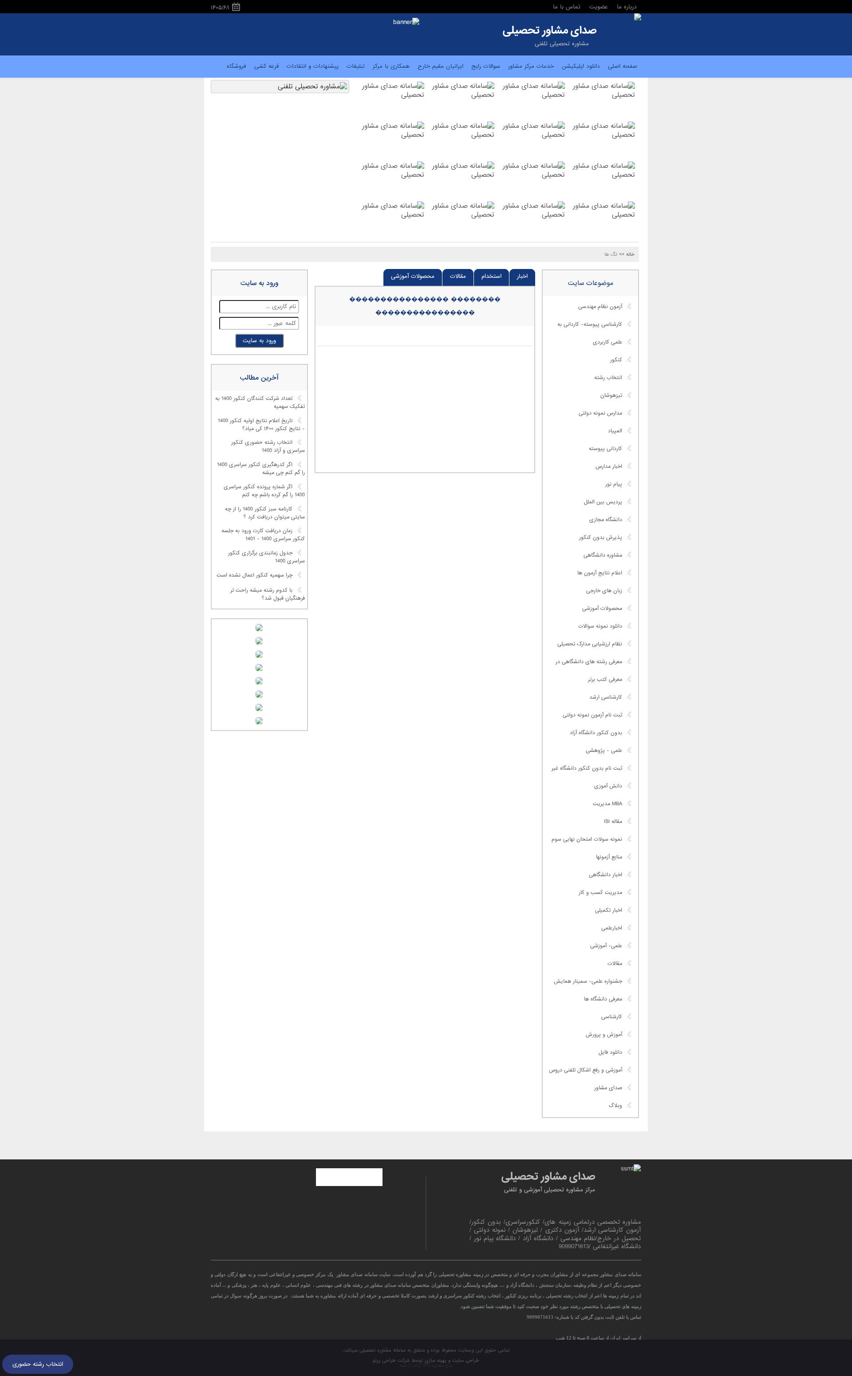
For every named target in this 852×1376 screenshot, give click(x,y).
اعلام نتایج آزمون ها (599, 573)
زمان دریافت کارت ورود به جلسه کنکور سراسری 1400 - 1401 (263, 535)
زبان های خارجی (604, 591)
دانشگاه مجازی (605, 520)
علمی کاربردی (607, 342)
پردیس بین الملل (603, 502)
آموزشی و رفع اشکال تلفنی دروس (585, 1070)
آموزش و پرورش (604, 1035)
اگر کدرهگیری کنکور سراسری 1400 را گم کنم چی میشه (261, 469)
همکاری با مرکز (391, 66)
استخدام (491, 276)
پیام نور (613, 484)
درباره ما (627, 7)
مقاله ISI (613, 822)
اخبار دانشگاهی (605, 875)
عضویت (598, 7)
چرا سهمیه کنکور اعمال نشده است (254, 575)
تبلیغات (356, 66)
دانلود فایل (610, 1052)
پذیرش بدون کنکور (600, 538)
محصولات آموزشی (412, 276)
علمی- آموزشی (606, 946)
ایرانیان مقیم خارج (440, 66)
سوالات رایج (485, 66)
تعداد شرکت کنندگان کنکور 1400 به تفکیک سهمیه (260, 403)
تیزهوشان (611, 395)
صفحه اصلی (622, 66)
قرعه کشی (266, 66)
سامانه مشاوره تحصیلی (382, 1350)
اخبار (522, 276)
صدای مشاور (608, 1088)
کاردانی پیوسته (605, 449)
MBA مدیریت (607, 804)
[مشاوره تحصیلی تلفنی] (637, 17)
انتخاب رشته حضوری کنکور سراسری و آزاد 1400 (268, 447)
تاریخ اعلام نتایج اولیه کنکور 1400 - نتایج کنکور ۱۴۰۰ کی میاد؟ (261, 425)
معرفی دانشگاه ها (603, 999)
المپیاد (615, 431)
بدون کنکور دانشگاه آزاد (596, 733)
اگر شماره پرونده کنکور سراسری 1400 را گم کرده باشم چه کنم (264, 491)
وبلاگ (615, 1106)
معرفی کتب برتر (605, 680)
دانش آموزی (608, 786)
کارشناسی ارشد (605, 697)
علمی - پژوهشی (604, 751)
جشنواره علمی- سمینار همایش (588, 981)
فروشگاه (236, 66)
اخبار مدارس (609, 467)
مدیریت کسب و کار (600, 893)
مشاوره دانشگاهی (603, 555)
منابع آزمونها (609, 857)
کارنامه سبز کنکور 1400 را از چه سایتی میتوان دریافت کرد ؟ (265, 513)
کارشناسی (611, 1017)
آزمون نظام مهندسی (600, 307)
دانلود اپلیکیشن (581, 66)
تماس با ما (566, 7)
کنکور (616, 360)
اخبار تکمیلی (608, 910)
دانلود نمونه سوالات (600, 626)
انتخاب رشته (608, 378)
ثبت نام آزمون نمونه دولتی (592, 715)
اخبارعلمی (611, 928)
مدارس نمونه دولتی (600, 413)
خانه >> (627, 254)
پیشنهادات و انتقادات (313, 66)
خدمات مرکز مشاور (531, 66)
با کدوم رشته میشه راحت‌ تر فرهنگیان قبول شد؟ (267, 594)
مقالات (458, 276)
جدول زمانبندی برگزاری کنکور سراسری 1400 (266, 557)
